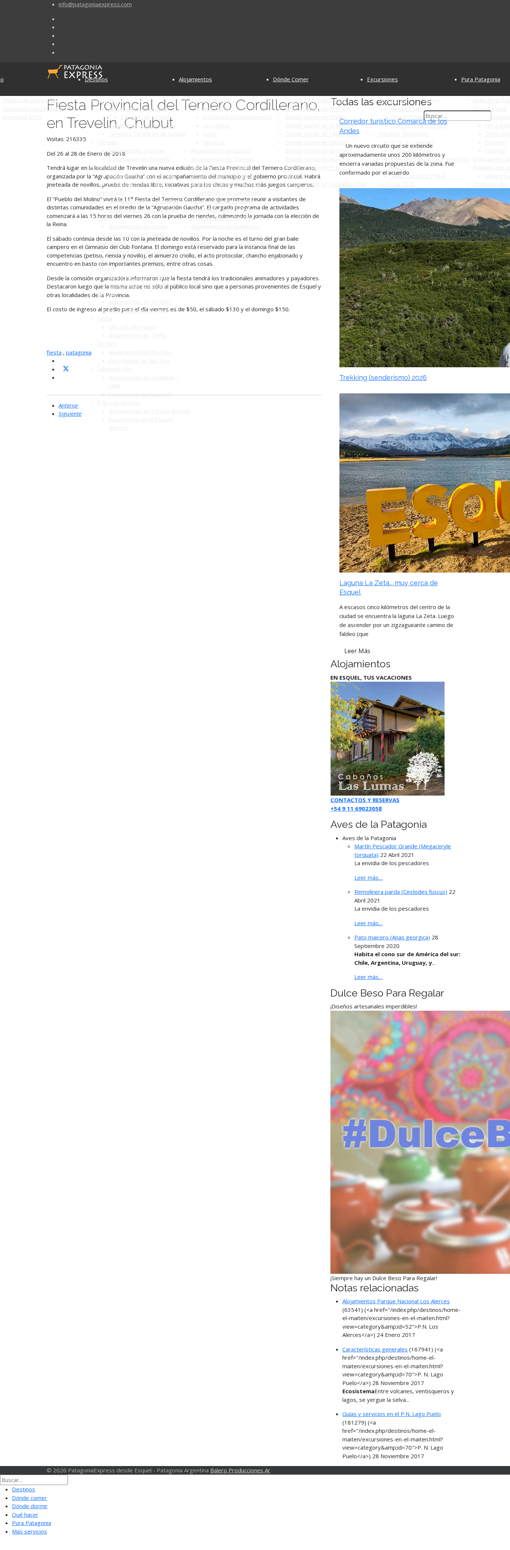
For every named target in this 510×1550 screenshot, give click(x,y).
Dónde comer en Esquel (315, 100)
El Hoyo (107, 293)
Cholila (105, 217)
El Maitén (108, 167)
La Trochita (393, 100)
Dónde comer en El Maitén (319, 125)
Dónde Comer (291, 79)
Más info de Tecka (132, 327)
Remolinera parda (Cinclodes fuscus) (400, 891)
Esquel (105, 100)
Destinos (96, 79)
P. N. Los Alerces (118, 402)
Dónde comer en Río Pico (317, 159)
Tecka (104, 318)
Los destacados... (213, 100)
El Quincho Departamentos (237, 117)
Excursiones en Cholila (137, 234)
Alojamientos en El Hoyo (140, 301)
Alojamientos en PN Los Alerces (149, 411)
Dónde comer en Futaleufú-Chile (326, 184)
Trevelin (107, 142)
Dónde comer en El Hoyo (317, 150)
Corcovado (110, 192)
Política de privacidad (30, 100)
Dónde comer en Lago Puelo (321, 133)
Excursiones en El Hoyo (139, 310)
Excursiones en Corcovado (143, 209)
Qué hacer (25, 1514)
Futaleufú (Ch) (114, 368)
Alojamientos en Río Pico (140, 352)
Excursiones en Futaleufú (140, 394)
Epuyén (106, 268)
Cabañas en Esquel (145, 117)
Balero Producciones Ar (240, 1470)
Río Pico (107, 343)
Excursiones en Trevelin (139, 159)
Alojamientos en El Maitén (142, 176)
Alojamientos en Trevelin (222, 159)
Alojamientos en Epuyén (139, 276)
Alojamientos (195, 79)
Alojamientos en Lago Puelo (144, 251)
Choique (495, 142)
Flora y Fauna (490, 108)
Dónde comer (29, 1497)
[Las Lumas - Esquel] (387, 738)
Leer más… (368, 877)
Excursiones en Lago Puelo (143, 259)
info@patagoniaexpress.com (95, 4)
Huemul (495, 150)
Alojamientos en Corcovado (144, 201)
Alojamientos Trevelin (136, 150)
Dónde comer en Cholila (315, 117)
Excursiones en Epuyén (138, 285)
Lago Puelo (111, 243)
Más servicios (29, 1531)
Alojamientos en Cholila (138, 226)
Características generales (375, 1349)
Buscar (432, 100)
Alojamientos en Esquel (138, 108)
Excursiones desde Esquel (142, 125)
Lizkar (210, 133)
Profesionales (491, 184)
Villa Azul (213, 142)
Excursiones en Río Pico (139, 360)
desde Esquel (408, 108)
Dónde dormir (30, 1506)
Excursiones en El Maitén (140, 184)
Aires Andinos (220, 108)
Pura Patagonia (480, 79)
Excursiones (382, 79)
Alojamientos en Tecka (138, 335)
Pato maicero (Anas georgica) (392, 937)
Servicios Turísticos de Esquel (147, 133)
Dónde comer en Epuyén (316, 142)
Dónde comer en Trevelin (317, 108)
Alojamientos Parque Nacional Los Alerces (396, 1301)
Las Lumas (216, 125)
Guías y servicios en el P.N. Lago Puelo (391, 1414)
